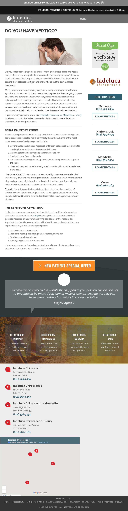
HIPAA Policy (74, 502)
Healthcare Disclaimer (56, 502)
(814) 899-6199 (105, 134)
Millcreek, (82, 10)
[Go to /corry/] (110, 340)
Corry (122, 10)
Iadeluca (119, 502)
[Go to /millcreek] (18, 340)
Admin (7, 502)
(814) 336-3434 (105, 159)
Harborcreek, (96, 10)
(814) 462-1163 (105, 185)
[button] (64, 3)
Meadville (110, 10)
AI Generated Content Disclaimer (74, 507)
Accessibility (18, 502)
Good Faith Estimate (48, 507)
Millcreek (44, 115)
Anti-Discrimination (35, 502)
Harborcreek (56, 115)
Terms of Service (105, 502)
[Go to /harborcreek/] (49, 340)
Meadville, (68, 115)
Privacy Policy (88, 502)
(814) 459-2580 (105, 109)
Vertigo (36, 215)
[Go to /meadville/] (79, 340)
